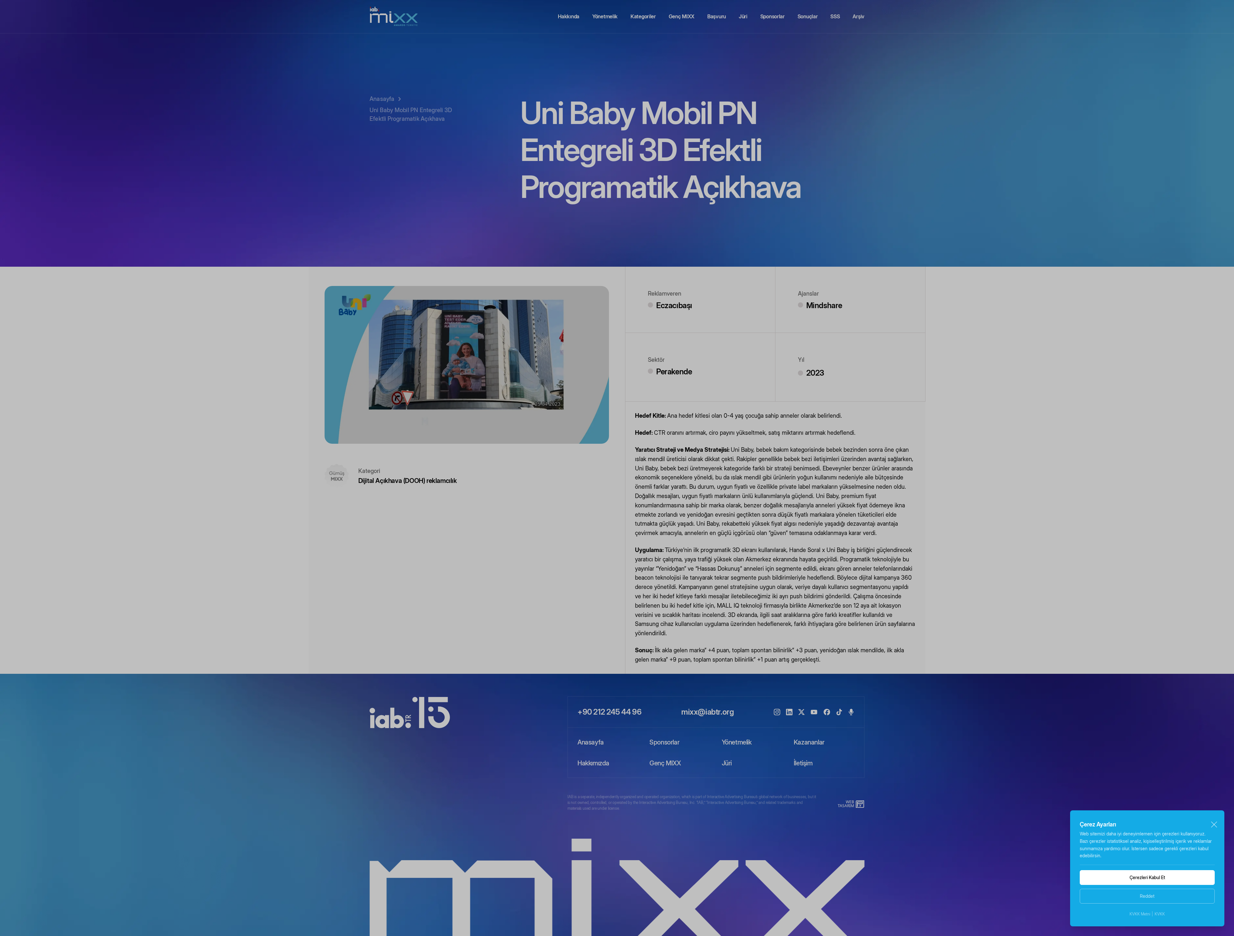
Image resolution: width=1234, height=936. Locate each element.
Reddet (1147, 896)
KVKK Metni (1140, 914)
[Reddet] (1214, 824)
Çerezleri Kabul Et (1147, 877)
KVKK (1160, 914)
